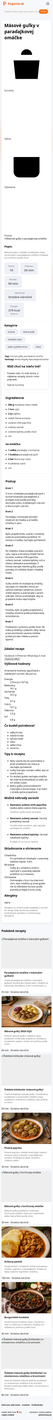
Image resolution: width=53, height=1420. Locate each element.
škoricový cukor (22, 459)
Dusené (11, 332)
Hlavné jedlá (28, 332)
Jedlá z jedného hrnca (18, 346)
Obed (38, 346)
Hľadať (43, 11)
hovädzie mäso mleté (26, 404)
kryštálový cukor (17, 463)
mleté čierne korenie (19, 418)
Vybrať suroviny (15, 384)
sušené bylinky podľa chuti (22, 431)
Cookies (26, 1405)
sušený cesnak (16, 427)
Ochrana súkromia (10, 1405)
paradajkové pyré (28, 454)
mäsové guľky (16, 356)
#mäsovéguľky (21, 359)
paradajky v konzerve (28, 450)
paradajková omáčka (33, 356)
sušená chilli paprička (19, 422)
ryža (17, 409)
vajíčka (16, 413)
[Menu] (48, 4)
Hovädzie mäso (15, 339)
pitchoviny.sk (45, 1414)
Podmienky (37, 1405)
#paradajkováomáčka (39, 359)
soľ (9, 436)
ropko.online (7, 1414)
